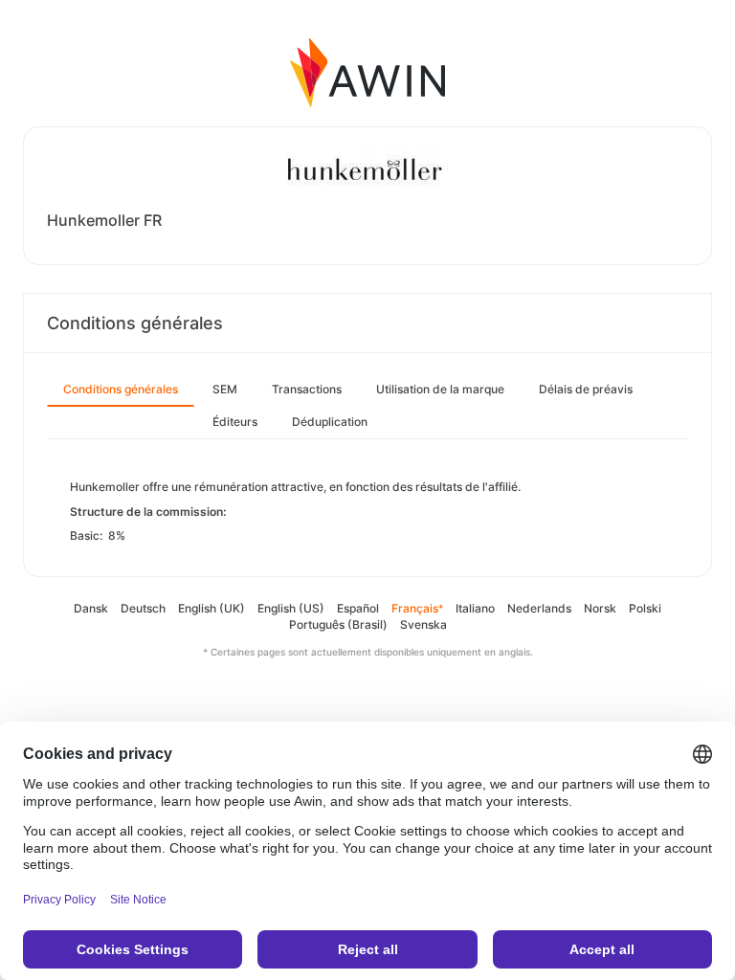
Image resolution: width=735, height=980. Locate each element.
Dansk (91, 608)
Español (358, 608)
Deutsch (143, 608)
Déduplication (330, 421)
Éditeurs (234, 421)
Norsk (600, 608)
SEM (224, 389)
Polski (645, 608)
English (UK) (211, 608)
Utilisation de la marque (440, 389)
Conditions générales (120, 389)
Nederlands (539, 608)
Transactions (307, 389)
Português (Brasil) (338, 624)
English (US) (290, 608)
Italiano (475, 608)
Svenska (423, 624)
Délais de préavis (586, 389)
